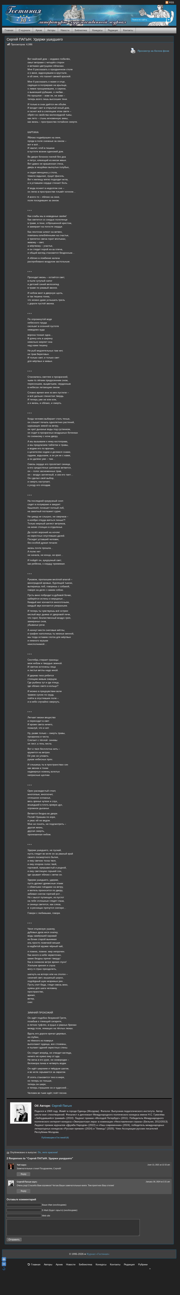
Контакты (128, 30)
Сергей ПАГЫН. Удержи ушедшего (35, 39)
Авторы (51, 30)
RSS (171, 2)
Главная (9, 30)
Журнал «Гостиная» (97, 1254)
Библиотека (81, 30)
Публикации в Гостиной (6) (55, 1137)
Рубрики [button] (143, 1264)
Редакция (113, 30)
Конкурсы (97, 30)
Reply (23, 1174)
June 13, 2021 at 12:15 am (158, 1165)
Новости (65, 30)
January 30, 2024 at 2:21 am (158, 1182)
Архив (39, 30)
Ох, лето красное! (48, 1152)
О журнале (24, 30)
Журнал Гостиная (19, 14)
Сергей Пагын (62, 1105)
